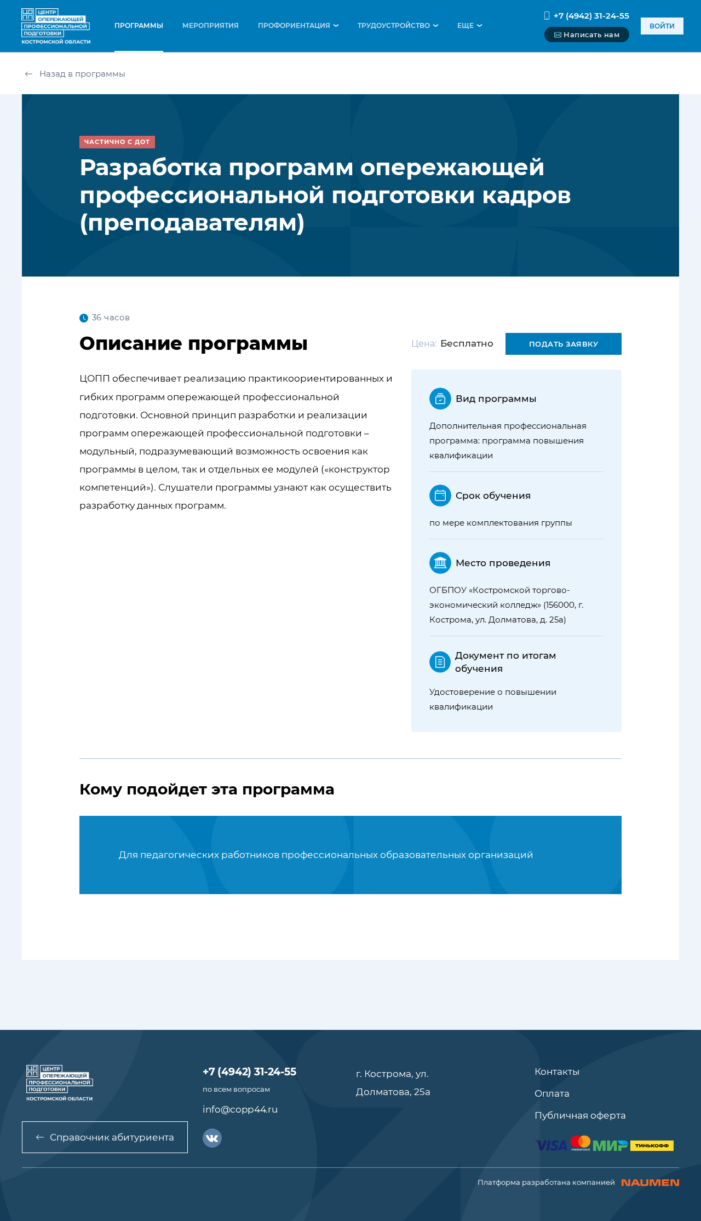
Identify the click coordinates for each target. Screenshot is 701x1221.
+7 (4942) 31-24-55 (591, 15)
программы (138, 25)
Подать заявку (564, 343)
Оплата (552, 1093)
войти (662, 26)
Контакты (557, 1071)
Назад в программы (82, 73)
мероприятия (210, 25)
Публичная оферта (580, 1115)
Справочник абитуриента (112, 1137)
